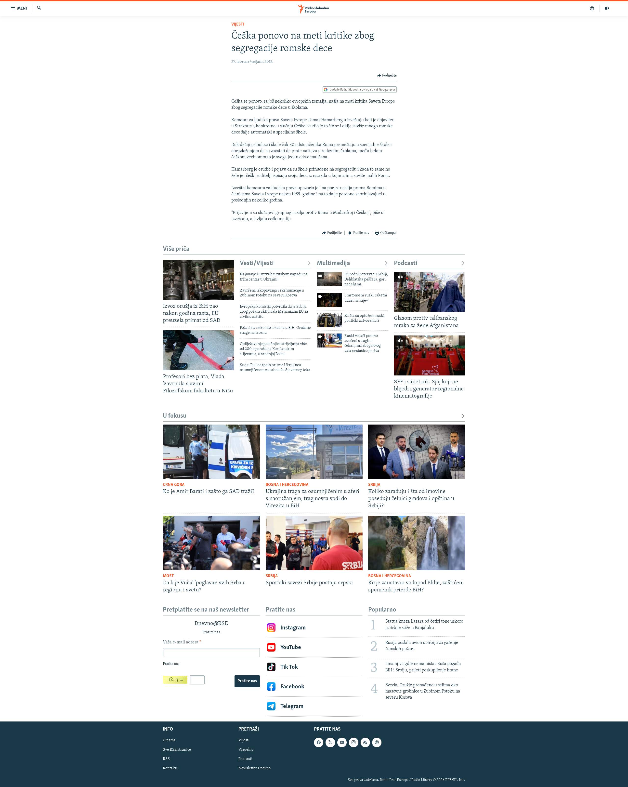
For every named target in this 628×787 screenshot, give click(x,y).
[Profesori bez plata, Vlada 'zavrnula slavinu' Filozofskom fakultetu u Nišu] (198, 350)
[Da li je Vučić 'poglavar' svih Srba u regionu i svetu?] (211, 543)
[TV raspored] (376, 742)
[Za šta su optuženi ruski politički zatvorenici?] (329, 320)
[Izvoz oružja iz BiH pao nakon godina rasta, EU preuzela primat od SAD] (198, 280)
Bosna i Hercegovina (287, 485)
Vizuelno (245, 750)
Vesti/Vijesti (257, 263)
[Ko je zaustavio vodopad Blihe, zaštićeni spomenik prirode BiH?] (416, 543)
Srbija (374, 485)
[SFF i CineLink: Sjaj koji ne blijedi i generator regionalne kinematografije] (429, 355)
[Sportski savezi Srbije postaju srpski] (314, 543)
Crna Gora (173, 485)
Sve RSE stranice (177, 750)
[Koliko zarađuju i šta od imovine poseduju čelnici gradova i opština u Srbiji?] (416, 452)
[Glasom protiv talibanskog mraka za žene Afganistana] (429, 292)
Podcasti (405, 263)
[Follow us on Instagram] (353, 742)
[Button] (387, 75)
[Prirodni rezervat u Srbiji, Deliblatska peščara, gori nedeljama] (329, 279)
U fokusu (174, 416)
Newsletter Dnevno (254, 768)
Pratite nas (247, 681)
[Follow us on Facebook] (318, 742)
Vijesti (237, 24)
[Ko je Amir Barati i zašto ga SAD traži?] (211, 452)
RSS (166, 759)
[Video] (607, 8)
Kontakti (170, 768)
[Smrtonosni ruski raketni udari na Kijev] (329, 300)
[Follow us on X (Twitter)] (330, 742)
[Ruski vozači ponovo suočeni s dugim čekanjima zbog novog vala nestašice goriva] (329, 340)
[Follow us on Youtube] (342, 742)
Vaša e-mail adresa (182, 642)
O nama (169, 740)
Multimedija (333, 263)
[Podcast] (592, 8)
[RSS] (365, 742)
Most (168, 576)
